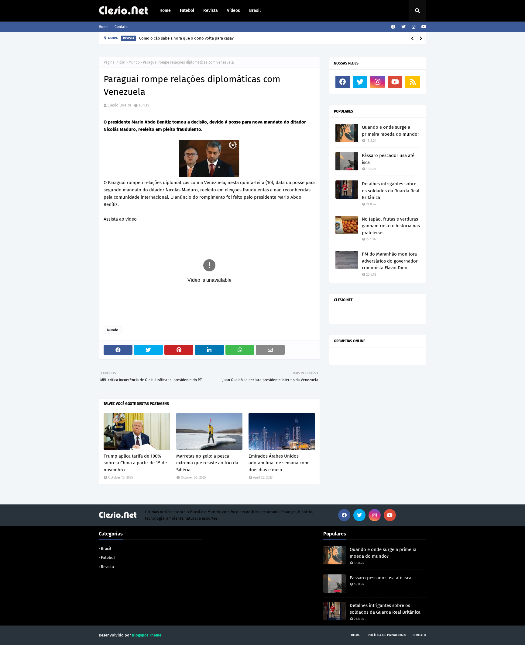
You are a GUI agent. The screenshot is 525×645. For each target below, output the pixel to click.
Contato (121, 27)
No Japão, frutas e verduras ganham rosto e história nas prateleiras (391, 225)
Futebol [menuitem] (187, 10)
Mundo (134, 62)
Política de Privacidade (387, 635)
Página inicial (114, 62)
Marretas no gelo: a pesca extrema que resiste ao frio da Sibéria (207, 462)
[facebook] (393, 27)
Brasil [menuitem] (255, 10)
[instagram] (413, 27)
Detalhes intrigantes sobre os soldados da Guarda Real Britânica (390, 190)
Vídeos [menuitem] (233, 10)
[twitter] (403, 27)
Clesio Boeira (119, 105)
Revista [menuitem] (210, 10)
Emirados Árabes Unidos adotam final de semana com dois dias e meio (278, 462)
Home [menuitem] (165, 10)
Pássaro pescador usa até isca (388, 159)
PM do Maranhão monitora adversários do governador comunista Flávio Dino (390, 260)
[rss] (412, 82)
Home (103, 27)
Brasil (106, 548)
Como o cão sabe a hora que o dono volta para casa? (186, 38)
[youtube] (423, 27)
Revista (107, 566)
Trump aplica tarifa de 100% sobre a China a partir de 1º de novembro (135, 462)
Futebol (108, 557)
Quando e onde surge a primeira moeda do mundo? (390, 130)
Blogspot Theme (146, 635)
